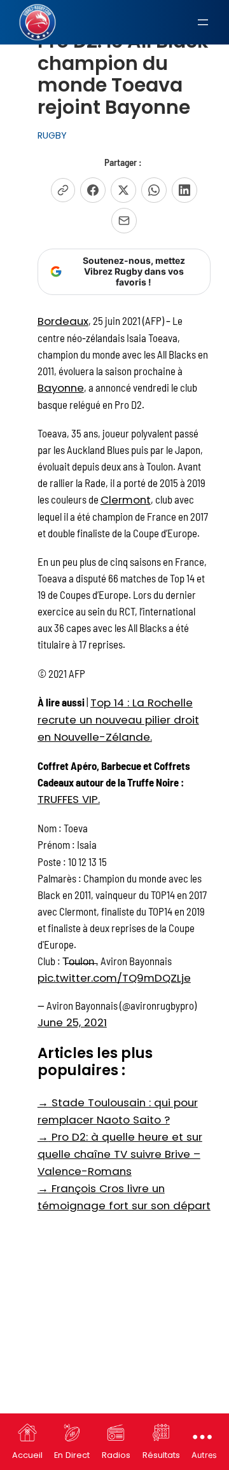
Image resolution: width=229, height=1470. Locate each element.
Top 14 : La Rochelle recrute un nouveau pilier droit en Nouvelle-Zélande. (118, 720)
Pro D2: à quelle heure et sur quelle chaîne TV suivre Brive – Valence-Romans (120, 1154)
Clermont (126, 499)
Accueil (27, 1455)
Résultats (161, 1455)
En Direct (72, 1455)
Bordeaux (63, 321)
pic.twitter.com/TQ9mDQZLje (114, 978)
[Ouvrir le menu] (203, 22)
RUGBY (52, 135)
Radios (116, 1455)
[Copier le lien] (63, 190)
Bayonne (61, 387)
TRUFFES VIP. (69, 799)
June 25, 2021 (72, 1022)
